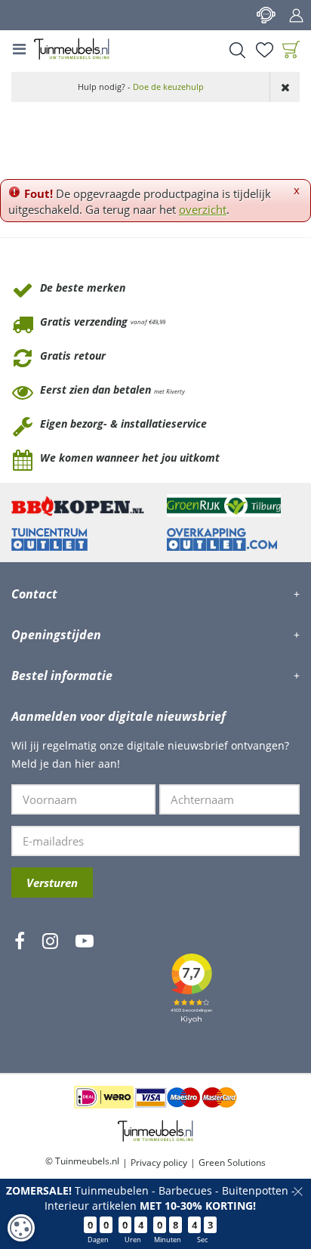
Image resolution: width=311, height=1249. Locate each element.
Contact (265, 15)
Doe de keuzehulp (168, 86)
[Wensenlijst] (264, 50)
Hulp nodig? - (141, 86)
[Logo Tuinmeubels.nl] (71, 49)
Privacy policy (159, 1162)
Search (237, 50)
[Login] (295, 15)
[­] (19, 985)
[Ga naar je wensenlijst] (264, 50)
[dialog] (21, 1227)
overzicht (202, 209)
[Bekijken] (291, 50)
